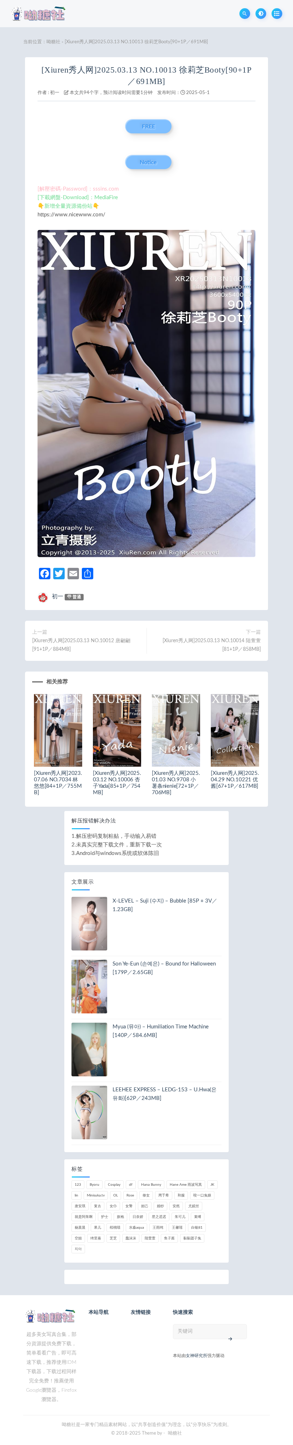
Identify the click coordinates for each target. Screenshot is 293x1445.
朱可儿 (180, 1217)
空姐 (78, 1238)
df (131, 1184)
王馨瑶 (177, 1227)
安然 (176, 1206)
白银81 (197, 1227)
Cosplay (114, 1184)
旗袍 (120, 1217)
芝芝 (113, 1238)
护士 (104, 1217)
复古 (97, 1206)
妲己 (144, 1206)
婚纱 (160, 1206)
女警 (129, 1206)
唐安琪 (80, 1206)
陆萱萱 (150, 1238)
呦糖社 (53, 42)
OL (115, 1195)
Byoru (94, 1184)
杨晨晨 (80, 1227)
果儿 (97, 1227)
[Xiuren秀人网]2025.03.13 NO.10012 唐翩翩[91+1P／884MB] (81, 645)
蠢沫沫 (130, 1238)
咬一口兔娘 (202, 1195)
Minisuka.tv (96, 1195)
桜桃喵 (115, 1227)
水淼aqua (136, 1227)
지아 (78, 1249)
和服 (181, 1195)
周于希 (163, 1195)
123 (78, 1184)
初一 (54, 92)
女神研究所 (196, 1355)
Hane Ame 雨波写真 (186, 1184)
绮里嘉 (95, 1238)
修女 (146, 1195)
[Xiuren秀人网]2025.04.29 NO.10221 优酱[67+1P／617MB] (235, 780)
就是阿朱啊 (84, 1217)
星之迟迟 (159, 1217)
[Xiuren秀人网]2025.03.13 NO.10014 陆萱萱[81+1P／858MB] (212, 645)
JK (212, 1184)
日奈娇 (138, 1217)
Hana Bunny (151, 1184)
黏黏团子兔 (192, 1238)
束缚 (197, 1217)
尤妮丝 (193, 1206)
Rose (130, 1195)
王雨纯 (158, 1227)
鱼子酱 (169, 1238)
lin (76, 1195)
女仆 (113, 1206)
